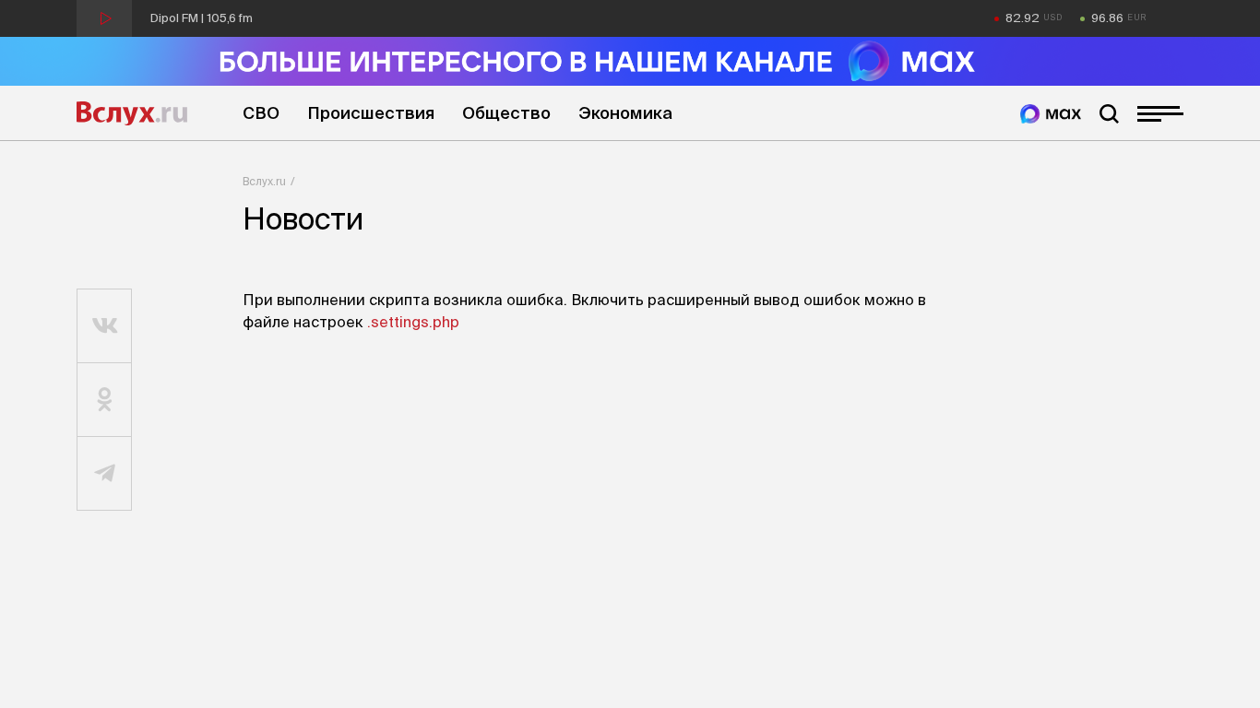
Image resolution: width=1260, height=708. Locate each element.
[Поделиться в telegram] (104, 474)
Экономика (625, 113)
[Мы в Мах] (1050, 113)
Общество (506, 113)
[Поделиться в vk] (104, 326)
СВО (261, 113)
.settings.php (413, 321)
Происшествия (370, 113)
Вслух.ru (132, 113)
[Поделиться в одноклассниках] (104, 400)
